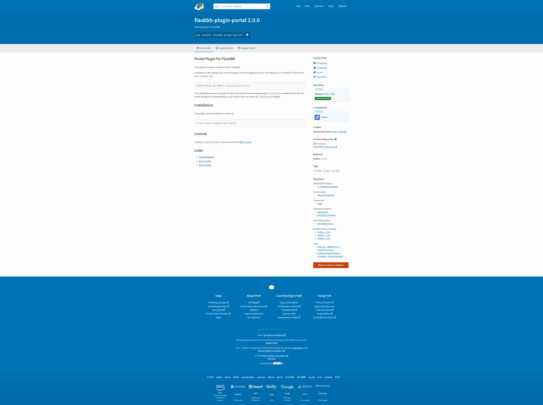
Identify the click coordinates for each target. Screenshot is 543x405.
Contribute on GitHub (288, 306)
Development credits (288, 317)
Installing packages (217, 302)
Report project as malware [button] (331, 265)
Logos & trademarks (253, 313)
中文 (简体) (289, 377)
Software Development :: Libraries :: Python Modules (330, 255)
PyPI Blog (252, 302)
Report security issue (324, 306)
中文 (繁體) (301, 377)
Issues (320, 72)
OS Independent (325, 223)
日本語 (236, 377)
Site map (271, 358)
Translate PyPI (288, 310)
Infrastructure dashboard (253, 306)
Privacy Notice (323, 313)
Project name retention (217, 313)
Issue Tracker (205, 165)
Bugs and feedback (289, 302)
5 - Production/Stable (327, 186)
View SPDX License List (324, 146)
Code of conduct (323, 310)
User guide (217, 310)
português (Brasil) (247, 377)
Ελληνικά (271, 377)
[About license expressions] (335, 139)
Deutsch (280, 377)
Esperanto (328, 377)
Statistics (254, 310)
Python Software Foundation (270, 350)
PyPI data (318, 89)
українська (261, 377)
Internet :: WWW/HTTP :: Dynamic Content (328, 248)
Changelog (322, 63)
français (227, 377)
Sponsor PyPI (289, 313)
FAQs (218, 317)
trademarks (297, 347)
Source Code (205, 161)
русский (311, 377)
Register (342, 6)
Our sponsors (253, 317)
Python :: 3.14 (323, 238)
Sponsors (319, 6)
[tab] (203, 48)
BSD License (245, 142)
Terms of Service (323, 302)
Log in (331, 6)
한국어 (337, 377)
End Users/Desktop (326, 215)
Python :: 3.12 (323, 232)
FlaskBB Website (206, 157)
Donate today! (271, 342)
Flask (319, 203)
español (219, 377)
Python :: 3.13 (323, 235)
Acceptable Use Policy (323, 317)
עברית (319, 377)
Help (298, 6)
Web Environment (325, 195)
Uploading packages (217, 306)
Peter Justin (338, 131)
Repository (322, 76)
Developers (322, 212)
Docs (307, 6)
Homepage (322, 67)
